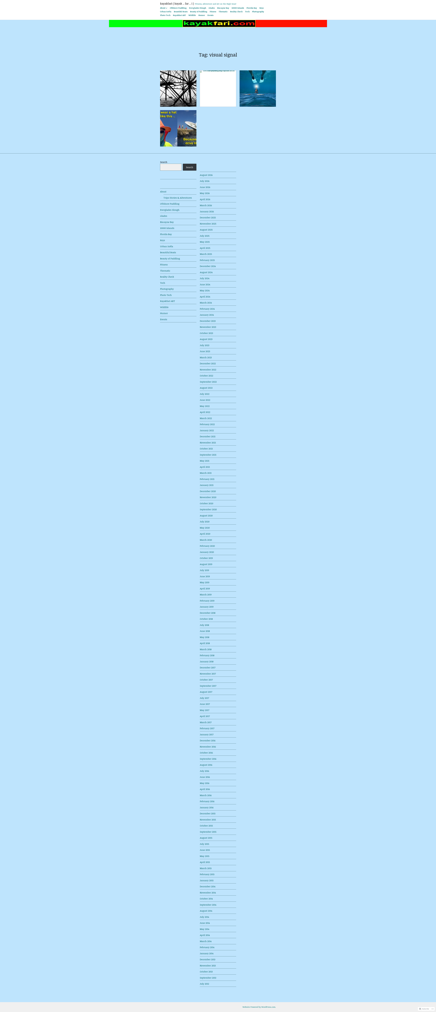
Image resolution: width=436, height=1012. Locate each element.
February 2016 (207, 801)
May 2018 (204, 637)
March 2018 (206, 649)
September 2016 (208, 758)
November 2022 (208, 369)
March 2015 (206, 868)
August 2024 (206, 272)
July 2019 (204, 570)
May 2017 (204, 710)
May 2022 (205, 406)
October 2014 (206, 898)
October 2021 (206, 448)
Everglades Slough (197, 8)
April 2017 (205, 716)
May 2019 (204, 582)
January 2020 (207, 552)
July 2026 (204, 181)
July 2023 (204, 345)
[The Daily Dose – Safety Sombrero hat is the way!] (178, 128)
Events (210, 15)
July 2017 (204, 698)
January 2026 (207, 211)
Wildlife (192, 15)
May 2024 (205, 290)
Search (163, 162)
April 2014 (205, 935)
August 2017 (206, 691)
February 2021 (207, 479)
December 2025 (208, 217)
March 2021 (206, 472)
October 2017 (206, 679)
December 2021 (207, 436)
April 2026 (205, 199)
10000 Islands (238, 8)
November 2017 (208, 673)
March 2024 (206, 302)
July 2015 (204, 843)
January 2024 (207, 314)
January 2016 (206, 807)
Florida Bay (251, 8)
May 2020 (205, 527)
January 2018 (206, 661)
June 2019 (205, 576)
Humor (201, 15)
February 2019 (207, 600)
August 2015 (206, 837)
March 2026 (206, 205)
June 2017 (205, 704)
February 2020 (207, 545)
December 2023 (208, 320)
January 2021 (206, 485)
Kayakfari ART (179, 15)
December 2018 (207, 612)
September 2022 (208, 381)
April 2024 (205, 296)
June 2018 (205, 631)
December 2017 (207, 667)
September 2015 (208, 831)
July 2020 (204, 521)
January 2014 (206, 953)
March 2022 (206, 418)
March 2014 (206, 941)
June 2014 (205, 922)
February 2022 (207, 424)
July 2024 (204, 278)
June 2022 (205, 399)
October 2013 (206, 971)
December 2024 (208, 266)
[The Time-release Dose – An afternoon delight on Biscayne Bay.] (178, 88)
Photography (258, 11)
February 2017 (207, 728)
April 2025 (205, 248)
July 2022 (204, 393)
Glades (212, 8)
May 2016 (204, 783)
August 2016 (206, 764)
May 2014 (204, 929)
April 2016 (205, 789)
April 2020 (205, 533)
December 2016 (207, 740)
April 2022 (205, 412)
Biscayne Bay (223, 8)
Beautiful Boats (181, 11)
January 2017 (206, 734)
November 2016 (208, 746)
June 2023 (205, 351)
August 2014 (206, 910)
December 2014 (207, 886)
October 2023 (206, 333)
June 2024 (205, 284)
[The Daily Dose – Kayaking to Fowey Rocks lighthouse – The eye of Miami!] (258, 88)
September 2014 (208, 904)
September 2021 (208, 454)
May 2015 (204, 856)
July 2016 (204, 770)
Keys (261, 8)
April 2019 (205, 588)
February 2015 (207, 874)
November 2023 (208, 327)
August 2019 (206, 564)
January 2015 (207, 880)
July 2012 (204, 983)
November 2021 (208, 442)
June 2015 (205, 849)
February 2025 (207, 260)
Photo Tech (165, 15)
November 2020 (208, 497)
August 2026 (206, 175)
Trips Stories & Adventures (178, 197)
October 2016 (206, 752)
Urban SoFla (165, 11)
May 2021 (204, 460)
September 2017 (208, 685)
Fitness (213, 11)
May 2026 (205, 193)
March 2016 (206, 795)
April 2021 (205, 466)
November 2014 (208, 892)
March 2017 (206, 722)
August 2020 (206, 515)
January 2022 (207, 430)
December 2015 (208, 813)
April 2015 (205, 862)
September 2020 (208, 509)
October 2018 (206, 618)
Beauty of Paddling (198, 11)
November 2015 (208, 819)
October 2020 (206, 503)
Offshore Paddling (178, 8)
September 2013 (208, 977)
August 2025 (206, 229)
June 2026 (205, 187)
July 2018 (204, 625)
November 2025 (208, 223)
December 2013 (207, 959)
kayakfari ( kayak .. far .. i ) (177, 3)
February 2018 (207, 655)
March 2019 (206, 594)
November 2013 (208, 965)
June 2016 (205, 777)
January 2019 (206, 606)
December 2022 (208, 363)
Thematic (223, 11)
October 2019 (206, 558)
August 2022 (206, 387)
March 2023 (206, 357)
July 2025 (204, 235)
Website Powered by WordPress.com (259, 1007)
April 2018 (205, 643)
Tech (247, 11)
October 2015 (206, 825)
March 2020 (206, 539)
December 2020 (208, 491)
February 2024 (207, 308)
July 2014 (204, 916)
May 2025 (205, 241)
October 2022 (206, 375)
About (162, 8)
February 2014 (207, 947)
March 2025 (206, 254)
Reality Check (236, 11)
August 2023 (206, 339)
